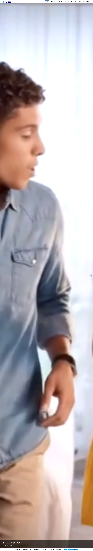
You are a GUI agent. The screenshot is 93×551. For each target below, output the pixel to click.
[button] (90, 1)
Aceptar (65, 549)
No (68, 549)
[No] (91, 549)
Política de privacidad (74, 549)
